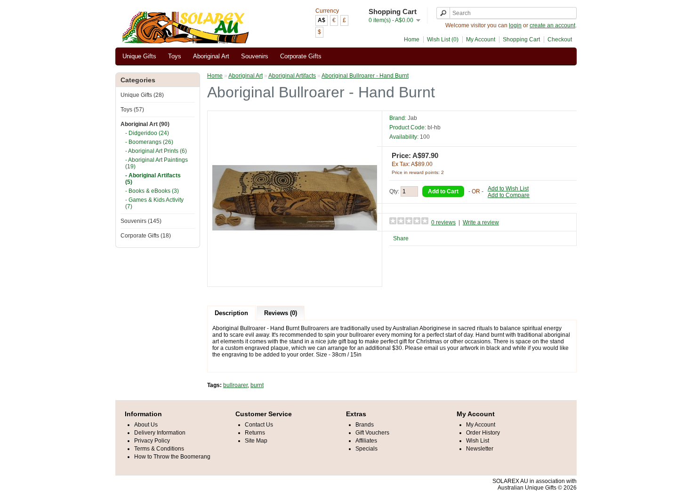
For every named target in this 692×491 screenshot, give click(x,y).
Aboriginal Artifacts (292, 75)
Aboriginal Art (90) (145, 124)
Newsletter (479, 448)
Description (231, 313)
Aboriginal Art (211, 56)
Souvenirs (254, 56)
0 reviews (443, 222)
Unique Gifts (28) (142, 95)
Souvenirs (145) (141, 221)
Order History (483, 432)
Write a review (481, 222)
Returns (255, 432)
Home (411, 39)
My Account (480, 39)
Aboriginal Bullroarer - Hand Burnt (365, 75)
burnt (257, 385)
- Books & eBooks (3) (152, 191)
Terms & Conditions (159, 448)
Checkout (559, 39)
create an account (552, 25)
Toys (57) (132, 109)
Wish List (477, 440)
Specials (366, 448)
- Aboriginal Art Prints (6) (156, 151)
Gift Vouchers (372, 432)
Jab (412, 118)
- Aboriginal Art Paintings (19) (156, 163)
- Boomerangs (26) (149, 142)
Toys (174, 56)
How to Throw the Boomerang (172, 456)
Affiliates (366, 440)
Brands (364, 424)
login (515, 25)
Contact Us (259, 424)
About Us (146, 424)
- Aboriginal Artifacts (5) (153, 178)
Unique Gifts (139, 56)
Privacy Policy (152, 440)
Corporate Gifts (301, 56)
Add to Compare (509, 195)
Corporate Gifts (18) (146, 235)
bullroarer (235, 385)
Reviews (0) (280, 313)
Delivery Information (159, 432)
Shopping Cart (521, 39)
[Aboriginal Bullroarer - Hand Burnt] (294, 278)
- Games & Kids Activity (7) (154, 203)
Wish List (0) (443, 39)
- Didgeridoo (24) (147, 133)
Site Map (256, 440)
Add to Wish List (508, 188)
